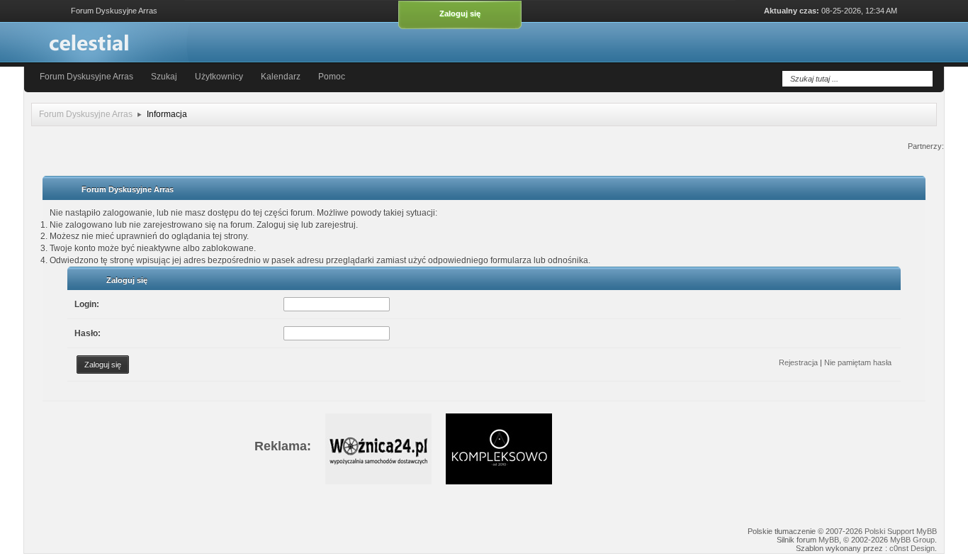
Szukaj (165, 77)
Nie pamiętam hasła (857, 362)
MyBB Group (912, 539)
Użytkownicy (219, 77)
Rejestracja (798, 362)
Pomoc (331, 77)
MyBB (828, 539)
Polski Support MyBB (901, 531)
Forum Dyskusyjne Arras (86, 77)
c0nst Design (912, 548)
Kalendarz (280, 77)
